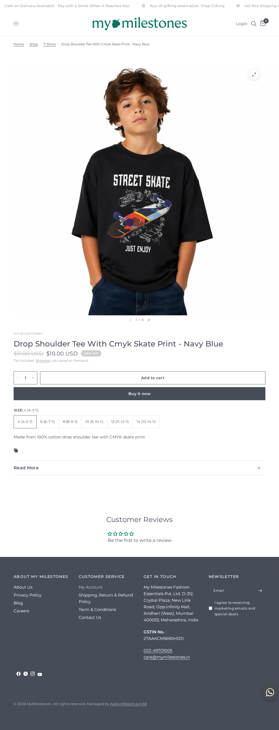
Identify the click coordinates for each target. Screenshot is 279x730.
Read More (26, 467)
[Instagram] (33, 674)
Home (19, 44)
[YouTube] (40, 674)
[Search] (253, 23)
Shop (33, 44)
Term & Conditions (97, 609)
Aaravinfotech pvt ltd (128, 704)
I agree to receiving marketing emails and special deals (235, 608)
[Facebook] (18, 674)
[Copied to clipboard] (17, 450)
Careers (21, 610)
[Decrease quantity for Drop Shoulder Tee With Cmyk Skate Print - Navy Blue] (18, 378)
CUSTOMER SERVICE (102, 576)
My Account (91, 587)
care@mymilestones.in (167, 657)
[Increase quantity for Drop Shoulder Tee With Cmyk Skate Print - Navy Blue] (33, 378)
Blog (18, 603)
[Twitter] (25, 674)
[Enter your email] (259, 590)
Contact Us (90, 617)
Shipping (43, 360)
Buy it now (139, 393)
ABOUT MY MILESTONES (41, 576)
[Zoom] (254, 74)
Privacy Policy (27, 595)
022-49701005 (158, 650)
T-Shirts (49, 44)
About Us (23, 587)
